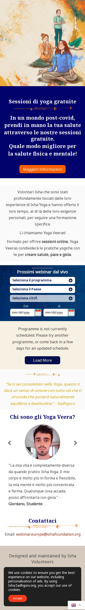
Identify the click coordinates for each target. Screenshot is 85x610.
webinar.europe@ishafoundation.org (48, 534)
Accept (17, 598)
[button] (9, 475)
